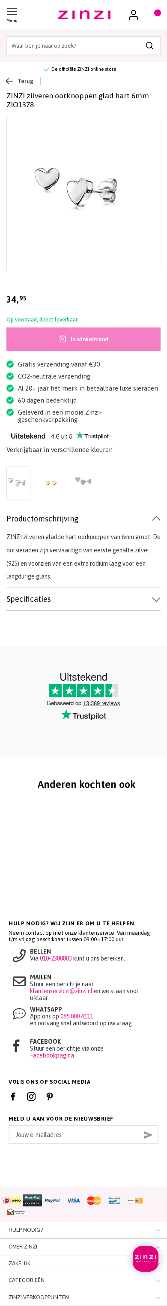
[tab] (83, 519)
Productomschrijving (42, 518)
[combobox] (83, 45)
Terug (25, 81)
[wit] (83, 484)
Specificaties (28, 598)
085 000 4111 (76, 1016)
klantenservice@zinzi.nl (61, 991)
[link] (133, 15)
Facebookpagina (52, 1055)
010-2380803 (56, 958)
